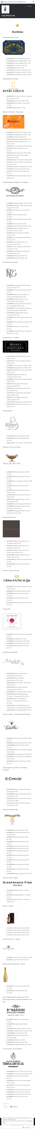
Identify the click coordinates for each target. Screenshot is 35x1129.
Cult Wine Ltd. (8, 15)
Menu (30, 6)
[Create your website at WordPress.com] (17, 2)
